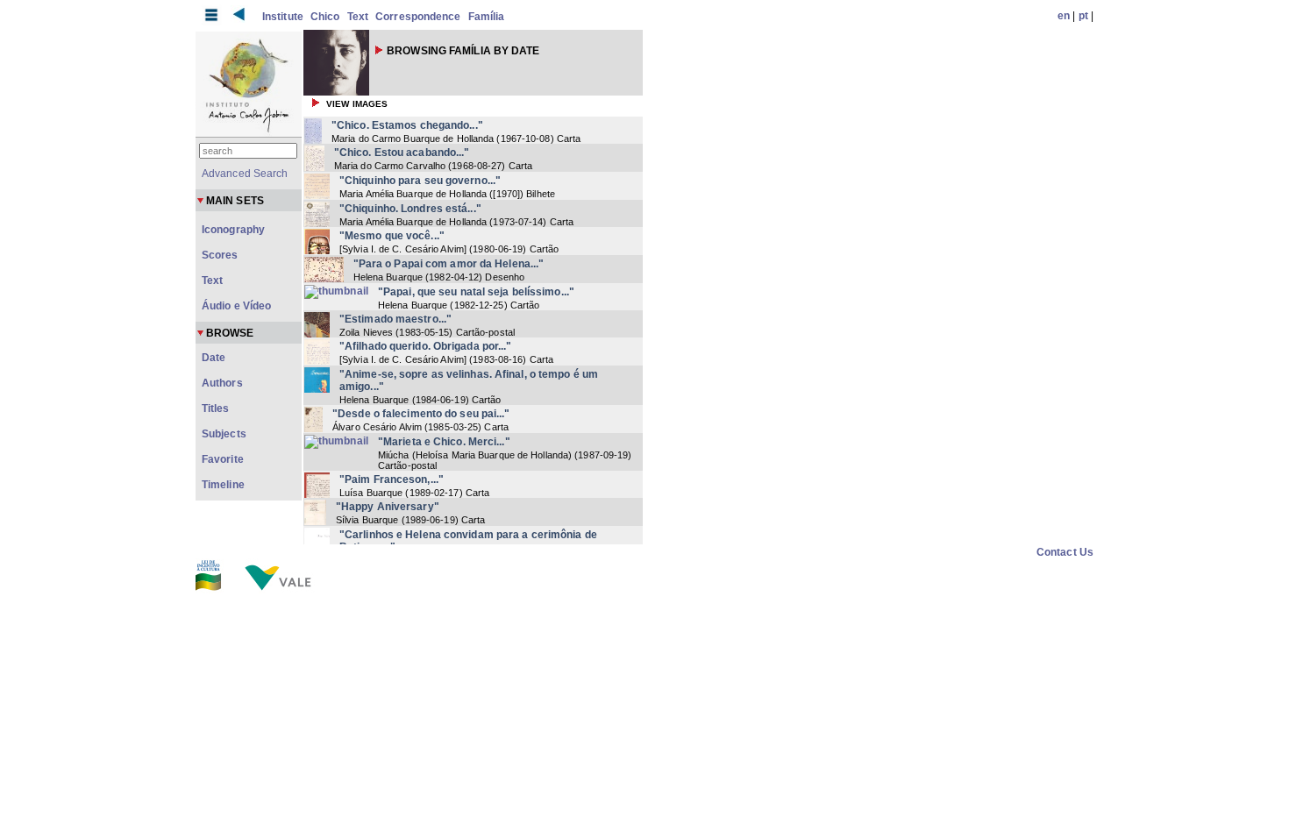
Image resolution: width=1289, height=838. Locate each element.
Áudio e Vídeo (236, 306)
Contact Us (1064, 552)
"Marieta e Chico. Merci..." (444, 442)
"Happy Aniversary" (387, 507)
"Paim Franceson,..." (391, 479)
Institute (282, 17)
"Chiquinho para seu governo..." (420, 180)
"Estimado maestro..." (395, 319)
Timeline (223, 485)
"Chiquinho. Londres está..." (410, 208)
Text (357, 17)
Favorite (223, 459)
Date (213, 358)
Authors (222, 383)
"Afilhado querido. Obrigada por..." (425, 346)
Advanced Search (245, 173)
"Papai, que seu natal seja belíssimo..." (476, 292)
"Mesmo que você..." (392, 236)
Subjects (224, 434)
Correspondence (417, 17)
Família (486, 17)
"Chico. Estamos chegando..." (407, 125)
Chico (325, 17)
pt (1083, 16)
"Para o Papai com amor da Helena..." (449, 264)
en (1064, 16)
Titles (216, 408)
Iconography (233, 230)
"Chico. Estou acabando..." (402, 152)
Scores (220, 255)
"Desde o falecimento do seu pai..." (421, 414)
